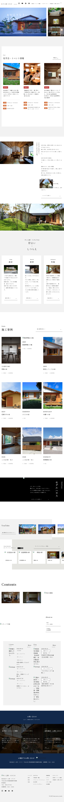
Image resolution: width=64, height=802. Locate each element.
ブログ (47, 779)
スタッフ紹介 (49, 623)
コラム (47, 777)
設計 (29, 777)
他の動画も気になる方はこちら (8, 532)
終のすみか (36, 775)
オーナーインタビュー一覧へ (42, 546)
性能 (29, 782)
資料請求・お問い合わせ (55, 3)
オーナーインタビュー (38, 784)
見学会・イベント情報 (36, 3)
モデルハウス (45, 3)
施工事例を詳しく (41, 329)
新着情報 (48, 775)
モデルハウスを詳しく (36, 499)
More (55, 57)
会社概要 (48, 629)
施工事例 (35, 782)
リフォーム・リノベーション (39, 779)
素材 (29, 779)
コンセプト (30, 775)
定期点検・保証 (37, 777)
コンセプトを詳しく (46, 195)
